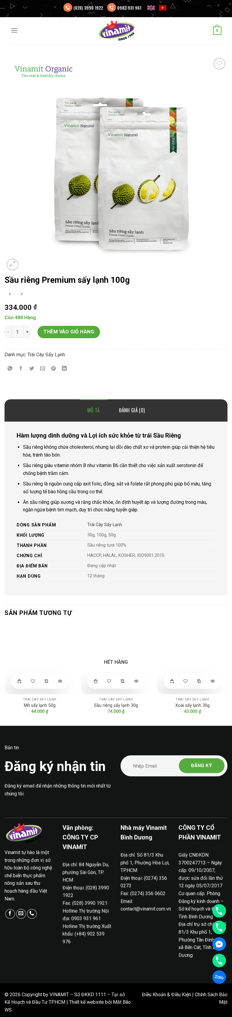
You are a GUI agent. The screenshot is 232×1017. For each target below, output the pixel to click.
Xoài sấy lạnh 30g (192, 705)
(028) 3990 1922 (88, 8)
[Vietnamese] (163, 8)
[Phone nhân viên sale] (219, 960)
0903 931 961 (129, 8)
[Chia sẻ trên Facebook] (21, 369)
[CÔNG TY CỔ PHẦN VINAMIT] (116, 30)
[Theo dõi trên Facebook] (10, 914)
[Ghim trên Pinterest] (54, 369)
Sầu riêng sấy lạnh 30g (116, 705)
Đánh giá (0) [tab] (132, 410)
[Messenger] (219, 944)
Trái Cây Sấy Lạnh (46, 354)
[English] (151, 8)
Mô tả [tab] (93, 410)
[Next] (227, 674)
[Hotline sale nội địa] (219, 911)
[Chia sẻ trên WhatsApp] (10, 369)
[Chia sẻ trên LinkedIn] (64, 369)
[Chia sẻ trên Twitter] (32, 369)
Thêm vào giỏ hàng (69, 332)
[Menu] (14, 30)
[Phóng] (12, 264)
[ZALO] (219, 977)
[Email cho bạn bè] (43, 369)
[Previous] (4, 674)
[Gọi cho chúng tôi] (32, 914)
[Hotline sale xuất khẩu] (219, 927)
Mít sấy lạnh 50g (40, 705)
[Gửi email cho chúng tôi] (21, 914)
